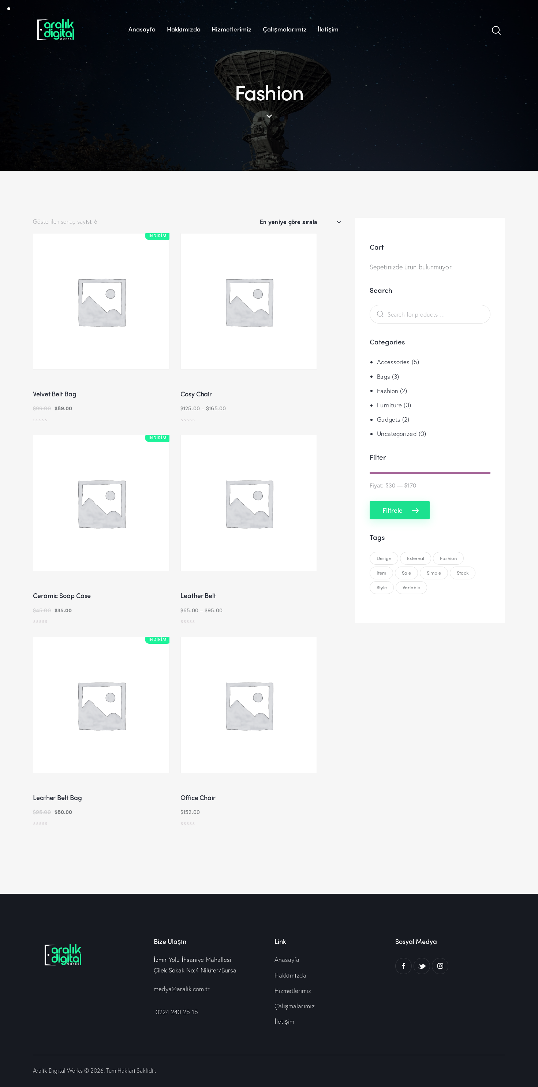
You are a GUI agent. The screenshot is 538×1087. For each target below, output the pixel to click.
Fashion (387, 390)
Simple (434, 572)
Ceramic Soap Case (62, 595)
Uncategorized (396, 433)
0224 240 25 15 (176, 1012)
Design (384, 557)
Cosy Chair (196, 393)
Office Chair (198, 797)
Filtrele (392, 510)
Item (381, 572)
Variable (411, 587)
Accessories (393, 362)
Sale (406, 572)
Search (378, 314)
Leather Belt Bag (57, 797)
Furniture (389, 405)
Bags (383, 376)
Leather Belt (198, 595)
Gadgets (388, 419)
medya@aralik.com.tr (182, 989)
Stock (462, 572)
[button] (81, 304)
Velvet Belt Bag (54, 393)
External (415, 557)
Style (382, 587)
